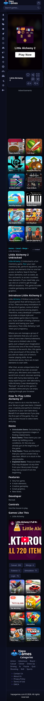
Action (13, 661)
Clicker (21, 663)
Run (25, 264)
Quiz (34, 666)
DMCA (16, 684)
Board (9, 38)
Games (11, 248)
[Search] (38, 8)
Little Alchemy (14, 261)
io (8, 52)
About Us (18, 676)
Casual (18, 248)
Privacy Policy (19, 679)
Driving (13, 666)
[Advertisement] (22, 113)
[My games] (39, 3)
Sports (29, 669)
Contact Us (18, 673)
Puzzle (26, 666)
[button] (38, 79)
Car (8, 76)
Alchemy (16, 299)
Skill (22, 669)
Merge (24, 248)
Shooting (14, 669)
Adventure (22, 661)
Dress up (31, 663)
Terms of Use (19, 681)
